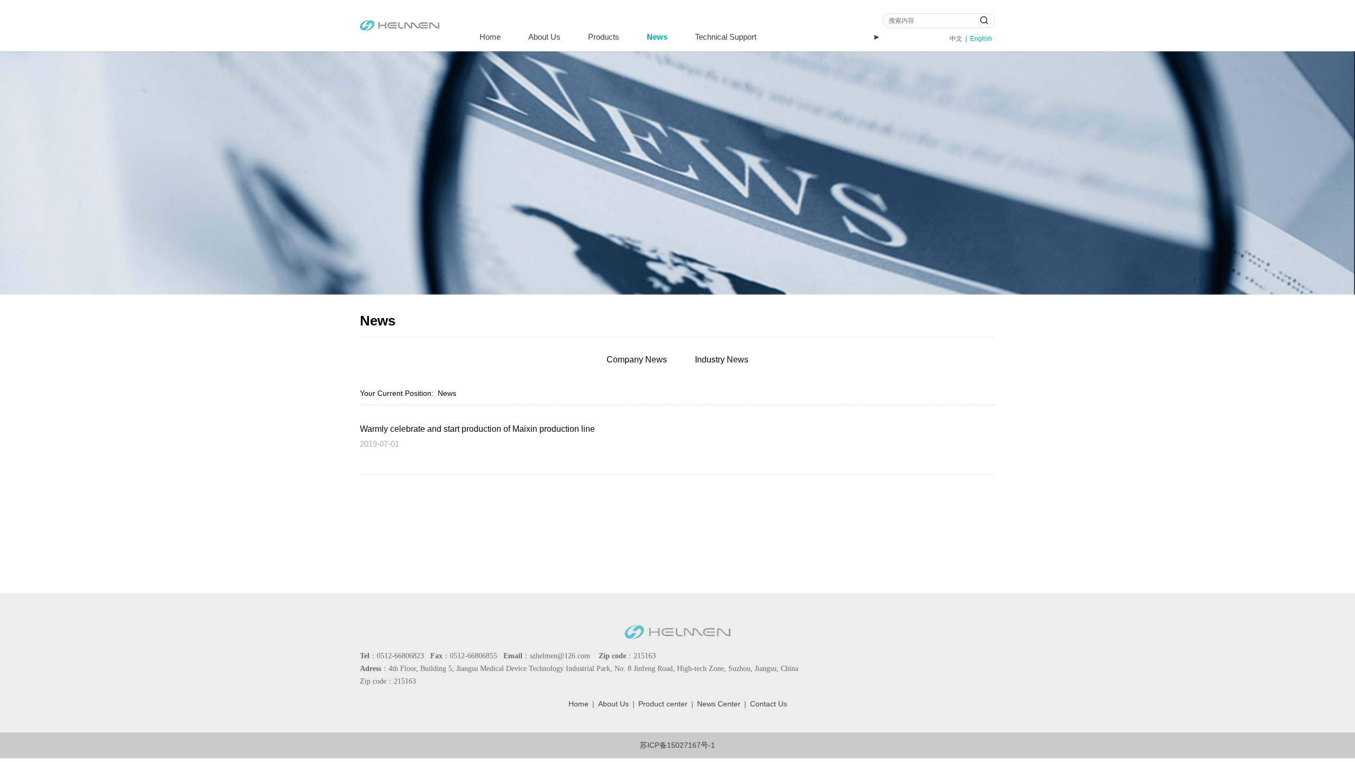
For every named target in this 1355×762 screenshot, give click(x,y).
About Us (544, 36)
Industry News (721, 359)
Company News (637, 359)
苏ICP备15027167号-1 (677, 745)
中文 (956, 38)
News (657, 36)
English (981, 38)
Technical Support (725, 36)
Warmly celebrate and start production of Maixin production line (477, 428)
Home (490, 36)
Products (603, 36)
